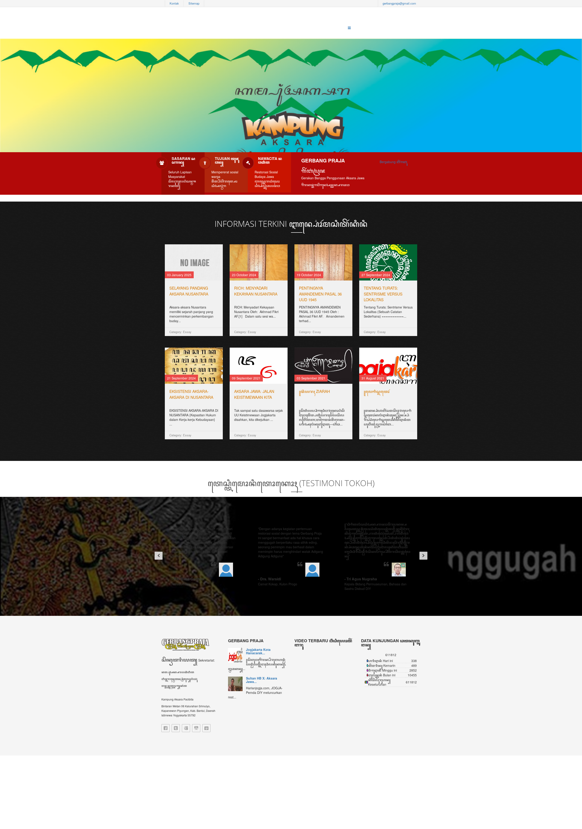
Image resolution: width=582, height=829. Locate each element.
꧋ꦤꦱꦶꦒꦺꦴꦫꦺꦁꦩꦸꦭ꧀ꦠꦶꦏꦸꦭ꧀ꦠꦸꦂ (255, 288)
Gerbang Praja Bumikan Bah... (264, 675)
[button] (156, 556)
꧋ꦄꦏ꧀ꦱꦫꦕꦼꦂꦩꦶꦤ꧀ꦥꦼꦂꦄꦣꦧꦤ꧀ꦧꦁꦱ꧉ (387, 394)
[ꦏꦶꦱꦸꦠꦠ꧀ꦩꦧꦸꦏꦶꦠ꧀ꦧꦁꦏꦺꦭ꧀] (259, 366)
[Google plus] (186, 728)
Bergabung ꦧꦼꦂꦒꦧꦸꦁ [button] (393, 161)
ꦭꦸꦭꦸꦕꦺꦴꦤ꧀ (310, 288)
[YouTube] (196, 728)
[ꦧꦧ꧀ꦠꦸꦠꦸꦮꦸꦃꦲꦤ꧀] (388, 262)
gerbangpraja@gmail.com (399, 3)
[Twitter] (176, 728)
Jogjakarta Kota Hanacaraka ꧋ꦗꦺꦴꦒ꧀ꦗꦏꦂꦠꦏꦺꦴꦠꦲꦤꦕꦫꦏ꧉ (191, 293)
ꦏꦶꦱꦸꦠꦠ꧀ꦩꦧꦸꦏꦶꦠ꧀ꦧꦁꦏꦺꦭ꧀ (257, 391)
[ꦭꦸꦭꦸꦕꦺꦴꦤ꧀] (323, 262)
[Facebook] (165, 728)
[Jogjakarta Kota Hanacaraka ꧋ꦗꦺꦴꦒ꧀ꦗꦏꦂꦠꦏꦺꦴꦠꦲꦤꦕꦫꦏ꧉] (194, 262)
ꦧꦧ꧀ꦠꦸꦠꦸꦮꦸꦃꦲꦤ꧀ (378, 288)
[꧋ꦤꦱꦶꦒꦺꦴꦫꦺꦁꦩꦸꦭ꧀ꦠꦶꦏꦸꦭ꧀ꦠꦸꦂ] (259, 262)
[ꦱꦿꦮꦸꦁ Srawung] (194, 366)
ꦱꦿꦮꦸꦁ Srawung (184, 391)
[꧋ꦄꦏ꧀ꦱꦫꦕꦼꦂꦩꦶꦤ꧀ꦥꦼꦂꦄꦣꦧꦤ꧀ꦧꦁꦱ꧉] (388, 366)
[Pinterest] (206, 728)
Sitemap (193, 3)
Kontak (174, 3)
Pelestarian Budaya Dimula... (261, 651)
